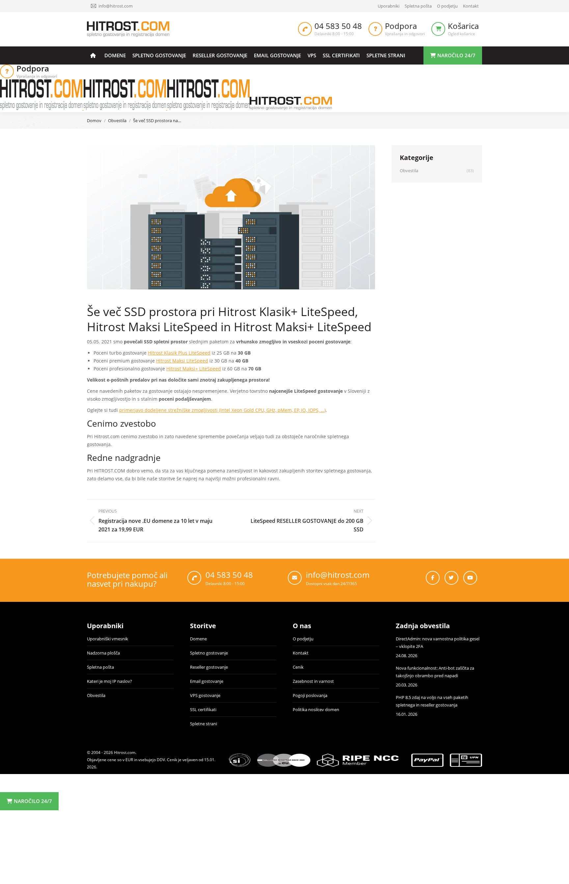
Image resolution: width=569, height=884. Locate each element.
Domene (198, 639)
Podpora (401, 25)
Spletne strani (203, 724)
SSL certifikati (203, 709)
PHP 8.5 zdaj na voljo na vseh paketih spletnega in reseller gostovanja (432, 701)
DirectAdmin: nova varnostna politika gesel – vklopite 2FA (437, 642)
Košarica (463, 25)
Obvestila (96, 695)
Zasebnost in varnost (313, 681)
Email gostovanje (206, 681)
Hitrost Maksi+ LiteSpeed (193, 368)
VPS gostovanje (205, 695)
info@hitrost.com (115, 6)
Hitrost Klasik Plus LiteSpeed (179, 353)
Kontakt (301, 653)
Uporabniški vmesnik (107, 639)
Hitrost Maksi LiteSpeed (182, 361)
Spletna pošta (100, 667)
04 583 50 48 (338, 25)
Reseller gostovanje (209, 667)
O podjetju (303, 639)
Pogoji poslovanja (310, 695)
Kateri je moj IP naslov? (109, 681)
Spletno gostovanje (209, 653)
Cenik (298, 667)
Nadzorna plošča (103, 653)
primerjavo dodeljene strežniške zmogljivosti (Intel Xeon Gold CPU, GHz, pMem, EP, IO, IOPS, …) (222, 410)
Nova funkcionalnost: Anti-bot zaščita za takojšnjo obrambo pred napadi (435, 672)
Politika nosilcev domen (316, 709)
